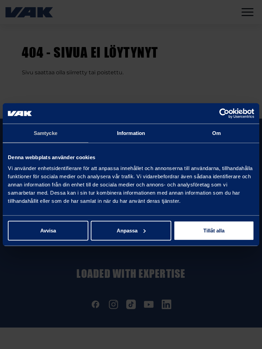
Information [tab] (131, 133)
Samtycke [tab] (45, 133)
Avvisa (48, 230)
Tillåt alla (213, 230)
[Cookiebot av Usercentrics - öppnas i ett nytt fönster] (224, 113)
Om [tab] (216, 133)
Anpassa (127, 230)
